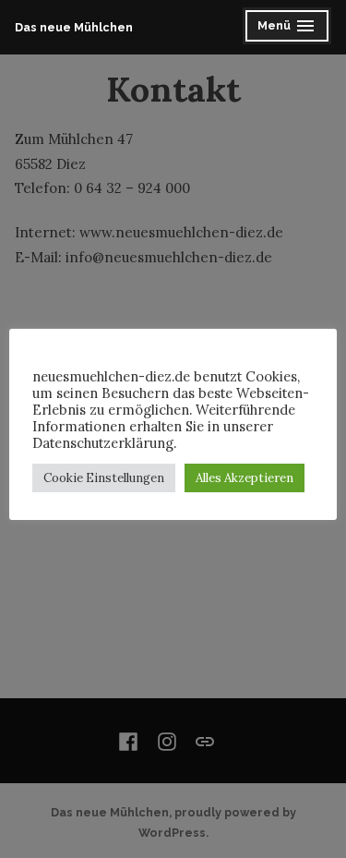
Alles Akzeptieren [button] (244, 478)
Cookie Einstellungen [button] (103, 478)
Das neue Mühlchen (74, 27)
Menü (294, 28)
